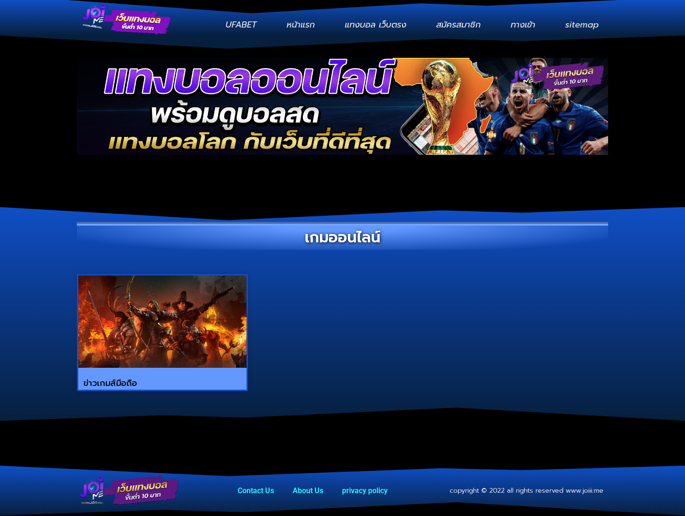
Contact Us (256, 490)
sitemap (582, 24)
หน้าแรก (301, 24)
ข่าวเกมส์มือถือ (110, 383)
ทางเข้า (523, 24)
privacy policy (365, 490)
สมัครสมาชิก (458, 24)
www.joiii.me (584, 490)
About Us (308, 490)
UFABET (241, 24)
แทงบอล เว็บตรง (375, 24)
